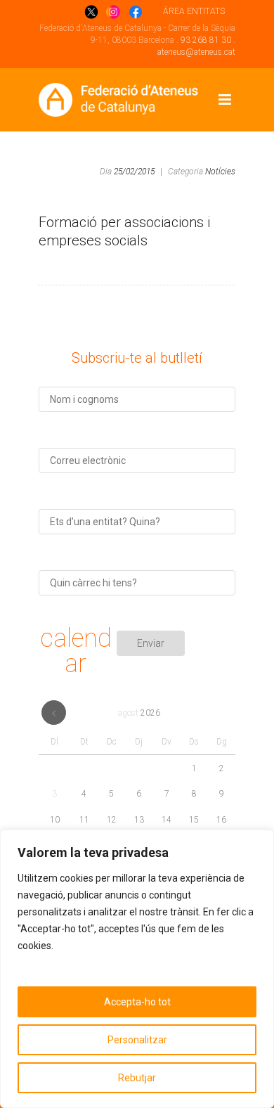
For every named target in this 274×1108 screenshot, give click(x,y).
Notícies (220, 171)
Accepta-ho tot (137, 1001)
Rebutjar (137, 1077)
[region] (137, 969)
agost (139, 713)
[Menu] (224, 99)
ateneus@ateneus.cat (196, 52)
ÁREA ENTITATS (194, 11)
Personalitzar (137, 1039)
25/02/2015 (134, 171)
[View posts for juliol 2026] (53, 712)
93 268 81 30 (206, 40)
